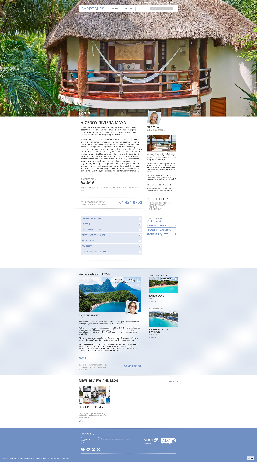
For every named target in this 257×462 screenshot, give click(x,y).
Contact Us (157, 3)
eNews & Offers (156, 225)
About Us (138, 3)
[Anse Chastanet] (110, 311)
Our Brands (147, 3)
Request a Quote (157, 234)
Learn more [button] (65, 458)
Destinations (113, 9)
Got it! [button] (250, 458)
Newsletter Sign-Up (170, 3)
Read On (82, 358)
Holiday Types (127, 9)
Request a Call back (159, 230)
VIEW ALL (172, 381)
